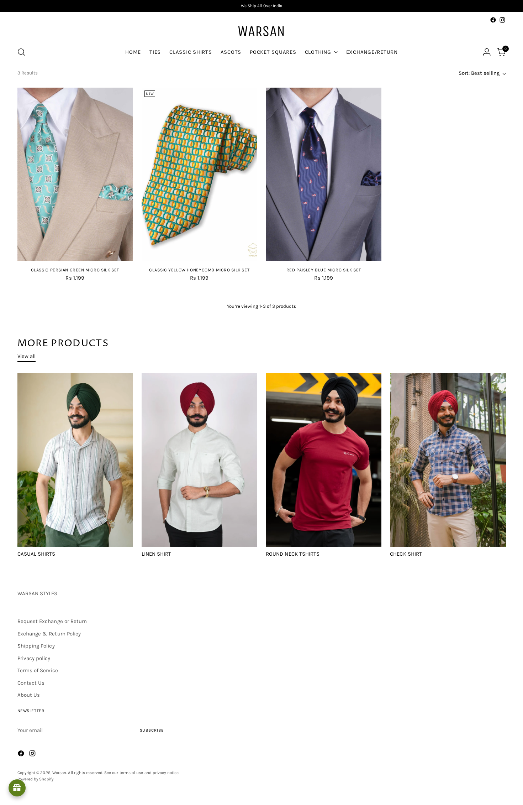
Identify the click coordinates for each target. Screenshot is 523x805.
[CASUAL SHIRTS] (75, 460)
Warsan (59, 772)
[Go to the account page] (487, 52)
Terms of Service (37, 670)
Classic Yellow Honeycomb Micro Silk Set (199, 270)
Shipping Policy (36, 646)
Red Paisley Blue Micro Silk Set (323, 270)
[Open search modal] (21, 52)
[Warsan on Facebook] (493, 20)
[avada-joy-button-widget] (17, 787)
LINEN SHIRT (156, 554)
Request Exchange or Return (52, 621)
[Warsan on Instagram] (502, 20)
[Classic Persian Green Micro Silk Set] (75, 174)
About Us (28, 695)
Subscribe (152, 730)
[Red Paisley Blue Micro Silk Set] (324, 174)
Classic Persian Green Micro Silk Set (75, 270)
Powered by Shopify (35, 779)
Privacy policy (34, 658)
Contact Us (31, 683)
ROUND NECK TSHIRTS (292, 554)
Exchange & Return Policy (49, 633)
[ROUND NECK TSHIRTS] (323, 460)
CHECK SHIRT (406, 554)
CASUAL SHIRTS (36, 554)
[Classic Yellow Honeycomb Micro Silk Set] (199, 174)
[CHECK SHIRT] (448, 460)
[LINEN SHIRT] (199, 460)
